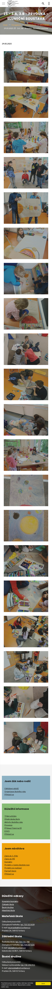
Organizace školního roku (15, 791)
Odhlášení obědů (11, 788)
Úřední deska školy (12, 819)
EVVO (7, 831)
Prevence (8, 825)
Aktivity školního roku (13, 822)
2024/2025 (44, 25)
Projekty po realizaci (13, 868)
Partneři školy (10, 871)
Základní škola (30, 25)
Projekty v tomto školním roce (17, 865)
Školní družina (8, 907)
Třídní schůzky (10, 816)
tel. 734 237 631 (28, 945)
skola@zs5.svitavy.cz (17, 948)
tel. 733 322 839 (28, 924)
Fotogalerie (16, 25)
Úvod (5, 25)
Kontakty (8, 862)
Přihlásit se (9, 794)
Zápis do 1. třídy (11, 856)
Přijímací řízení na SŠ (13, 828)
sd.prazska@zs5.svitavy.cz (19, 968)
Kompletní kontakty (10, 901)
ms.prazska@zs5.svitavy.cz (19, 927)
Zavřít (43, 983)
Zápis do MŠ (9, 859)
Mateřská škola (8, 910)
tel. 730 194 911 (28, 965)
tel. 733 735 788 (23, 942)
